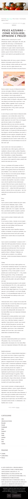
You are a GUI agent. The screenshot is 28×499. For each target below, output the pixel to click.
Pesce (17, 407)
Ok (9, 495)
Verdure (3, 443)
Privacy (3, 457)
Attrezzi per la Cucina (6, 421)
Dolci (2, 429)
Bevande (3, 423)
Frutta (2, 433)
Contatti (3, 453)
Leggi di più (16, 495)
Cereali (3, 425)
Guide (2, 435)
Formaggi (3, 431)
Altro (2, 418)
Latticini (3, 437)
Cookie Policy (4, 455)
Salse (2, 441)
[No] (26, 493)
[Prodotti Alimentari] (14, 10)
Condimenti (4, 427)
